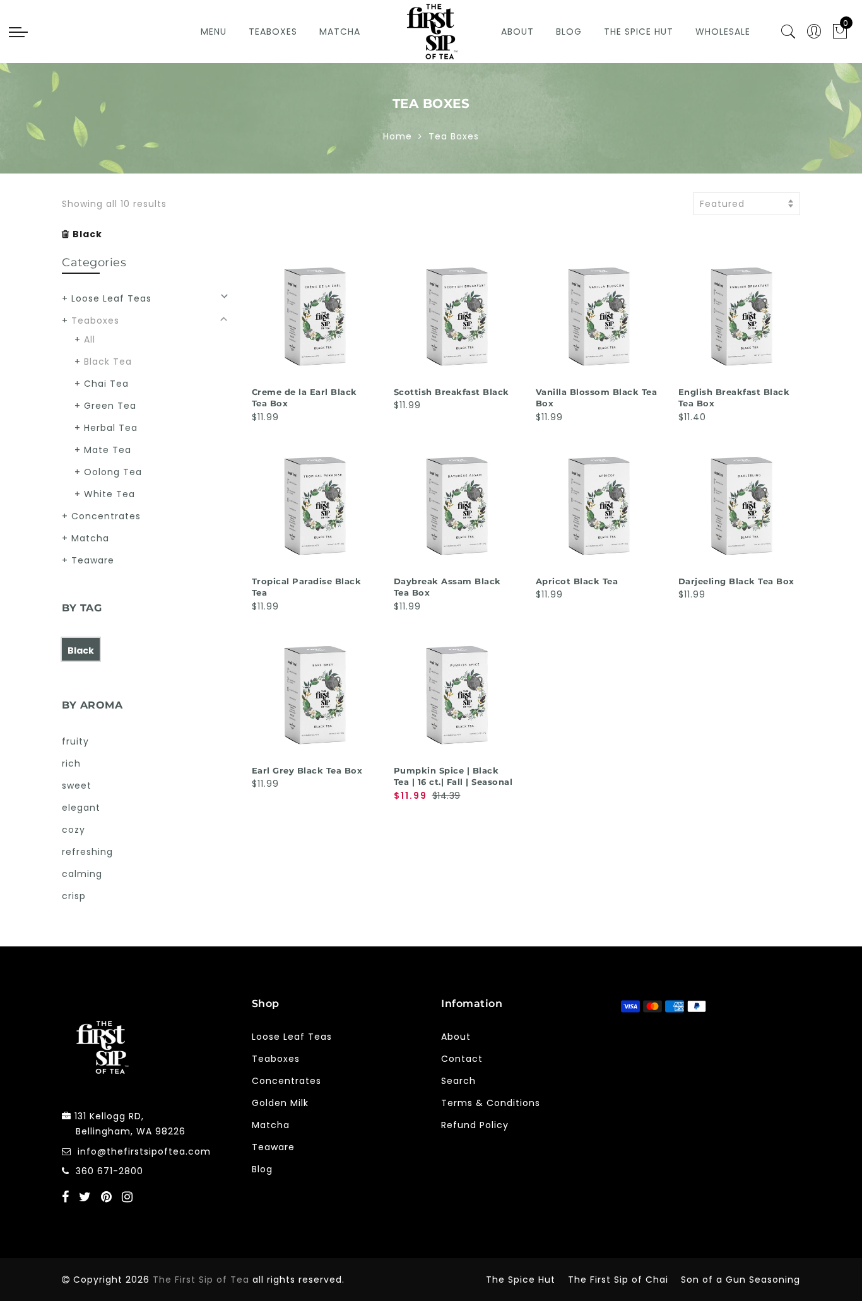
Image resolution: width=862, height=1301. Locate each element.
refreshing (87, 851)
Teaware (92, 560)
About (517, 31)
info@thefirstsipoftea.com (144, 1151)
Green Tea (110, 405)
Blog (569, 31)
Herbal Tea (111, 427)
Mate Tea (107, 450)
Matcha (339, 31)
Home (397, 136)
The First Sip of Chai (618, 1279)
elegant (81, 807)
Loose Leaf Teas (111, 298)
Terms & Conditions (490, 1103)
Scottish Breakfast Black (451, 392)
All (89, 339)
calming (82, 874)
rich (71, 763)
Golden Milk (280, 1103)
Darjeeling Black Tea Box (736, 581)
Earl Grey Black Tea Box (307, 770)
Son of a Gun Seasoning (740, 1279)
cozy (73, 829)
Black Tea (108, 361)
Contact (462, 1058)
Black (87, 234)
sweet (77, 785)
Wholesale (722, 31)
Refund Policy (475, 1125)
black (81, 650)
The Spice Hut (638, 31)
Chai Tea (106, 383)
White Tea (109, 494)
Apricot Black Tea (577, 581)
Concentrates (106, 516)
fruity (75, 741)
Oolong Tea (113, 472)
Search (458, 1080)
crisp (74, 896)
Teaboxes (273, 31)
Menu (214, 31)
